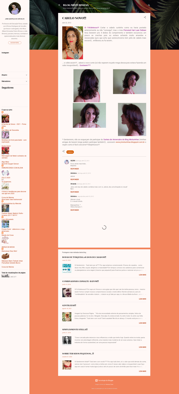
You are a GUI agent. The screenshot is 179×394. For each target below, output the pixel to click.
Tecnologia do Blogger (105, 380)
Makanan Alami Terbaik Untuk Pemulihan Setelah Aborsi (12, 262)
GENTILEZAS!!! (69, 305)
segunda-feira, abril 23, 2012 (86, 196)
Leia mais (142, 275)
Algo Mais (5, 162)
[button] (145, 17)
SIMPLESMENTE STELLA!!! (75, 329)
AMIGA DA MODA (8, 247)
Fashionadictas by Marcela (11, 203)
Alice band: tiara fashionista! (12, 199)
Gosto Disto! (6, 146)
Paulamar (5, 114)
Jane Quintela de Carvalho (14, 19)
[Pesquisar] (149, 5)
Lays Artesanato (7, 219)
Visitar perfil (14, 42)
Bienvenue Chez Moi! (9, 251)
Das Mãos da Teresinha (10, 130)
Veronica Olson (109, 384)
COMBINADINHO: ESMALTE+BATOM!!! (80, 281)
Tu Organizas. (6, 182)
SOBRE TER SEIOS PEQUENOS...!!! (78, 353)
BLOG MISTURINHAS (76, 5)
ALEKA (73, 161)
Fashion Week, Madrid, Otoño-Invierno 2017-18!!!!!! (12, 214)
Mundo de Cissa (7, 235)
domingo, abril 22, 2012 (82, 160)
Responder (75, 169)
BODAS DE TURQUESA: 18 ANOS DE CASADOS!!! (84, 257)
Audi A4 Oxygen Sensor (10, 164)
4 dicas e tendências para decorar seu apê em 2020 (14, 192)
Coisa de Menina (8, 197)
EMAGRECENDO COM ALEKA (12, 168)
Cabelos (70, 152)
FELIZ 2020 (6, 178)
